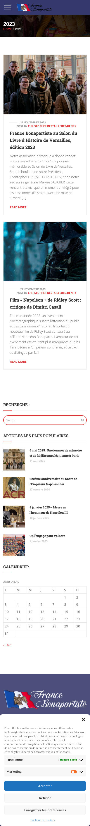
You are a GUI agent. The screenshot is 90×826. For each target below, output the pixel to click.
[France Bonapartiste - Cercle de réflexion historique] (34, 7)
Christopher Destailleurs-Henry (52, 126)
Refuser (45, 798)
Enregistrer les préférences (45, 810)
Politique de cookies (43, 820)
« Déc (7, 645)
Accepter (45, 786)
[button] (83, 720)
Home (7, 29)
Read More (18, 207)
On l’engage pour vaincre (47, 536)
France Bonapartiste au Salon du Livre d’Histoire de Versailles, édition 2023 (43, 140)
